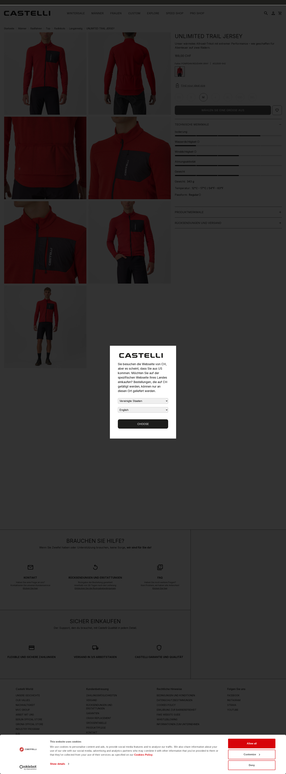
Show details (57, 763)
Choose (143, 424)
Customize (250, 754)
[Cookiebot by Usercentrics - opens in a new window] (28, 767)
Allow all (252, 743)
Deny (252, 765)
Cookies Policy (143, 754)
